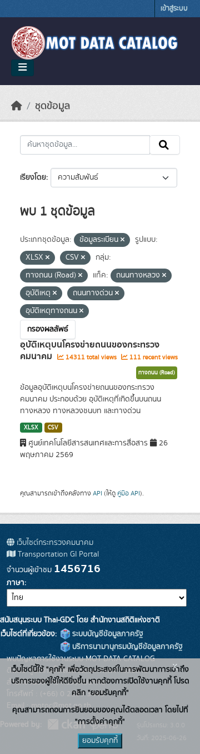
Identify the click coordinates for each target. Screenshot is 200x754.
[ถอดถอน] (122, 240)
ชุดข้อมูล (52, 106)
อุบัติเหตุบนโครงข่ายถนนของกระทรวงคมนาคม (89, 351)
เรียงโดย (33, 177)
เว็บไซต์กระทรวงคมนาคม (53, 542)
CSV (53, 427)
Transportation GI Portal (57, 554)
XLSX (31, 427)
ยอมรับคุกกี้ (100, 740)
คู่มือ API (128, 493)
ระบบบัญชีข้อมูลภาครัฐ (106, 633)
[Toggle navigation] (22, 67)
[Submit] (164, 145)
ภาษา (15, 582)
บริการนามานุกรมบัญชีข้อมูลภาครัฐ (126, 646)
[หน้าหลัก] (16, 106)
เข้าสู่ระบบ (174, 8)
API (97, 493)
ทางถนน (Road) (156, 372)
